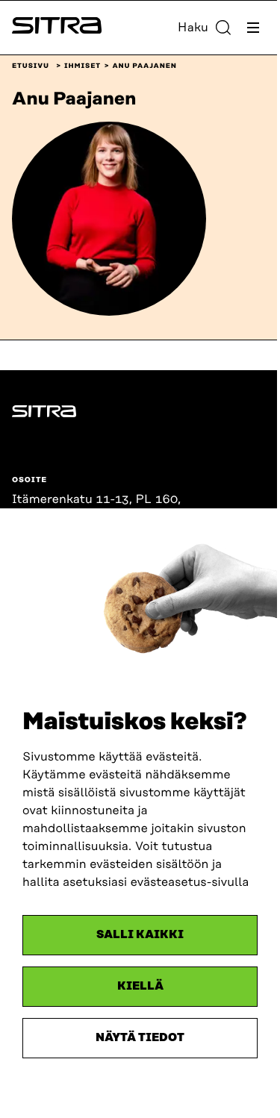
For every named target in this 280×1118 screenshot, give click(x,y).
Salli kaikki (140, 934)
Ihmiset (82, 66)
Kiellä (140, 986)
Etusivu (30, 66)
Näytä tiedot (140, 1037)
